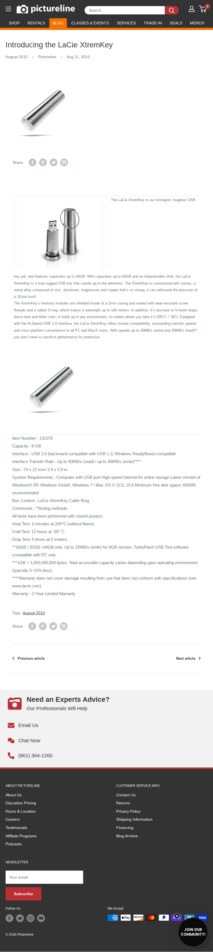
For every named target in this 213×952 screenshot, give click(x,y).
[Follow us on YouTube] (41, 918)
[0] (202, 9)
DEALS (176, 23)
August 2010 (17, 57)
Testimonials (16, 827)
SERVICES (126, 23)
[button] (193, 932)
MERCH (197, 23)
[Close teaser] (177, 916)
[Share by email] (64, 162)
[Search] (172, 10)
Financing (124, 827)
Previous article (31, 658)
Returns (123, 803)
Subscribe (23, 894)
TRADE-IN (153, 23)
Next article (185, 658)
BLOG (58, 23)
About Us (14, 795)
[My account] (191, 9)
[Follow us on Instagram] (30, 918)
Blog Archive (127, 836)
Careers (13, 819)
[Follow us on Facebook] (9, 918)
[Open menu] (8, 9)
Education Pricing (21, 803)
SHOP (14, 23)
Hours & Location (21, 811)
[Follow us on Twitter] (20, 918)
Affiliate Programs (21, 836)
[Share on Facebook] (32, 162)
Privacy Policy (128, 811)
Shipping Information (134, 819)
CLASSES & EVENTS (90, 23)
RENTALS (36, 23)
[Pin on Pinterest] (43, 162)
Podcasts (14, 844)
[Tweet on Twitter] (53, 162)
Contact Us (126, 795)
